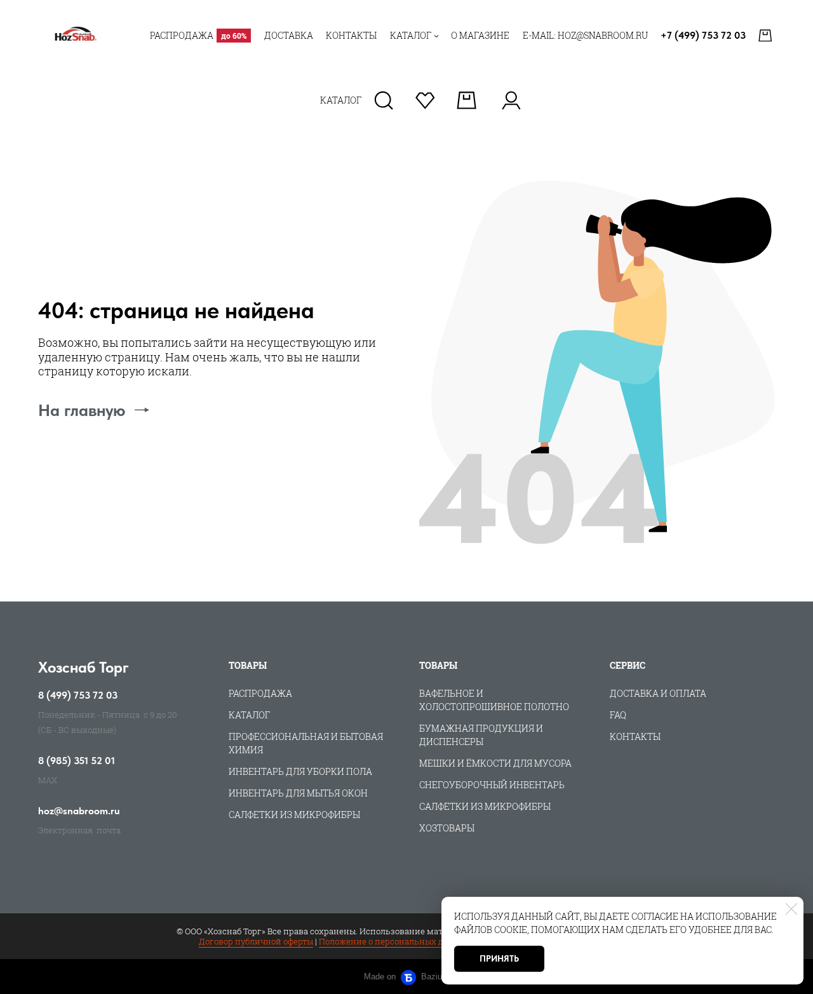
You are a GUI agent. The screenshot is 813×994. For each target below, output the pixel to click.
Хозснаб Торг (83, 667)
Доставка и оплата (658, 693)
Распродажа (260, 693)
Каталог (249, 715)
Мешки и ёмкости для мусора (495, 763)
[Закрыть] (791, 909)
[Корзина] (766, 36)
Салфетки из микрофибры (294, 815)
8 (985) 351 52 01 (76, 761)
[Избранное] (425, 100)
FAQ (618, 715)
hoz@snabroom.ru (79, 811)
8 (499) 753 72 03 (78, 695)
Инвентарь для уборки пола (300, 771)
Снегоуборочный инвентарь (492, 785)
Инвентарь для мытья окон (298, 793)
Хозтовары (446, 828)
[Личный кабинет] (511, 100)
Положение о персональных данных (395, 941)
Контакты (635, 736)
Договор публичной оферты (256, 941)
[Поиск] (384, 100)
